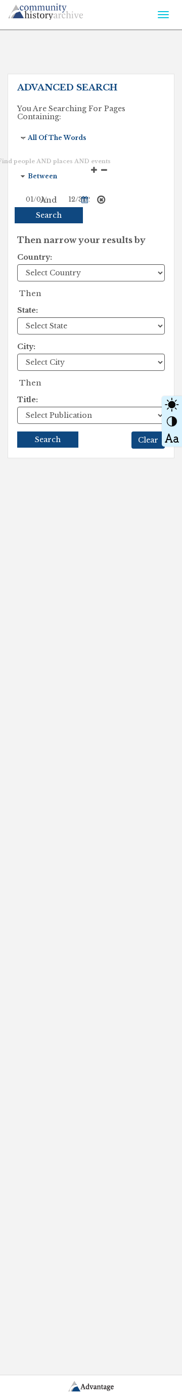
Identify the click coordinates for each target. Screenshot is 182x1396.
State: (27, 310)
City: (26, 346)
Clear (148, 440)
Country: (34, 257)
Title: (27, 399)
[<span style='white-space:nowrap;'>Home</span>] (63, 10)
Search (49, 215)
